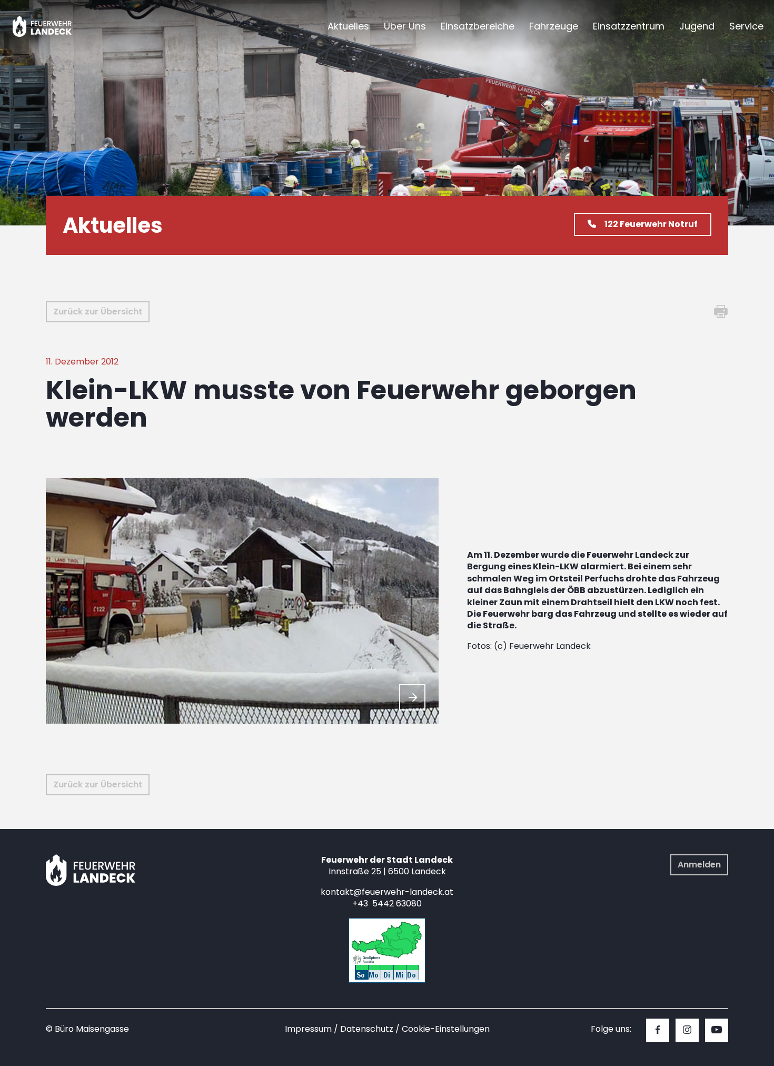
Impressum (308, 1029)
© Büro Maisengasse (87, 1029)
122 (651, 224)
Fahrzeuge (553, 26)
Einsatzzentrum (628, 26)
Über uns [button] (405, 26)
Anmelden (699, 864)
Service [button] (746, 26)
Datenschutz (366, 1029)
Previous (387, 697)
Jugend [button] (697, 26)
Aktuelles (348, 26)
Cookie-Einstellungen (446, 1029)
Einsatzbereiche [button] (477, 26)
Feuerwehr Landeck (54, 26)
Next (412, 697)
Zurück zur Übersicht (97, 311)
